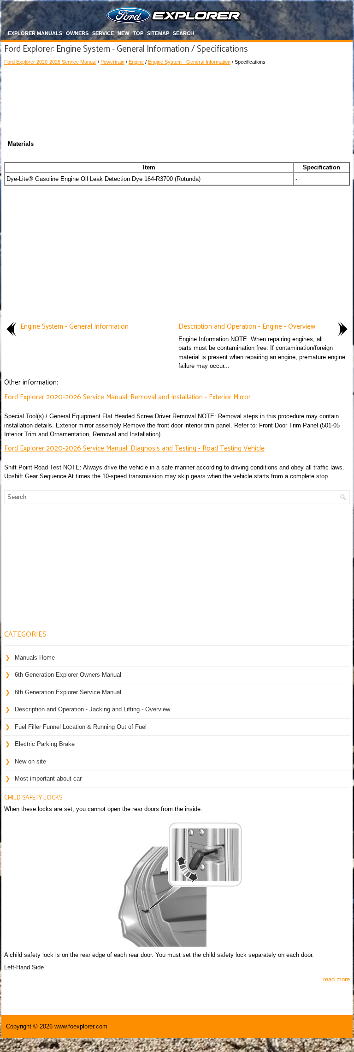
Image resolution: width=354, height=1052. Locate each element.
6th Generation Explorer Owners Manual (68, 674)
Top (138, 33)
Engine (136, 62)
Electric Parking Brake (45, 743)
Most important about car (48, 778)
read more (336, 979)
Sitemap (158, 33)
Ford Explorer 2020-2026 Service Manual (50, 62)
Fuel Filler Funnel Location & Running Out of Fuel (81, 726)
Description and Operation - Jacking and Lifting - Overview (92, 709)
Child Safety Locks (33, 798)
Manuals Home (35, 657)
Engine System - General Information (189, 62)
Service (103, 33)
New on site (30, 761)
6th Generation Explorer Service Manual (68, 692)
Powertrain (112, 62)
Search (183, 33)
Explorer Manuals (35, 33)
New (123, 33)
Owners (77, 33)
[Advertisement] (177, 93)
